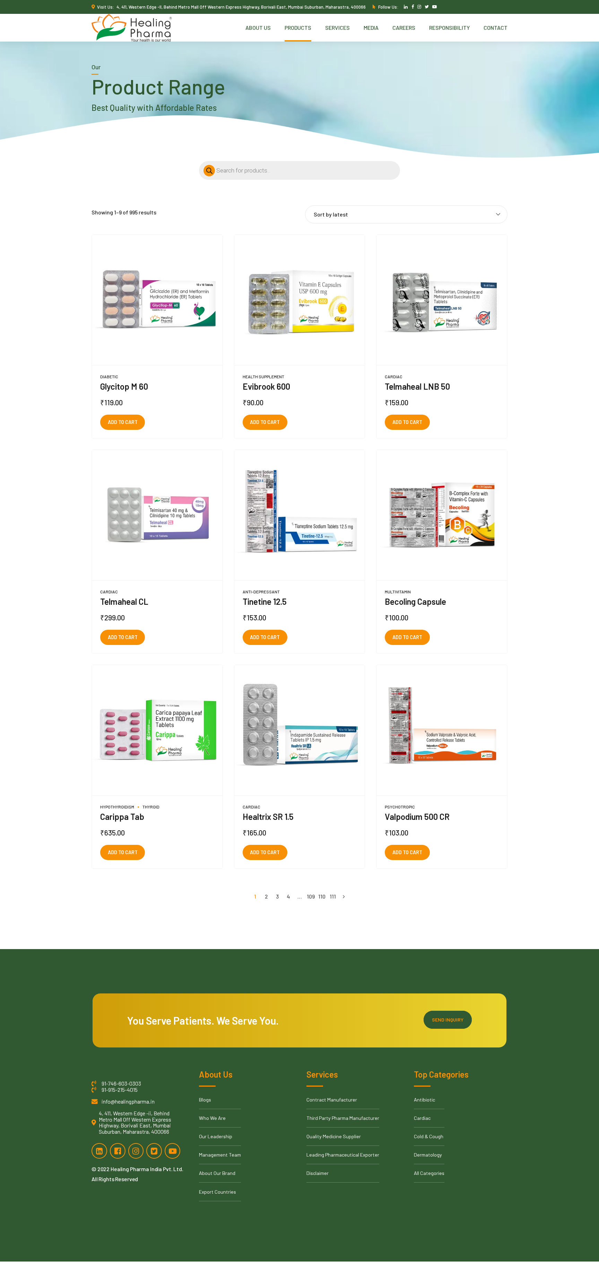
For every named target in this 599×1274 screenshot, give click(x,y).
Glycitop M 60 (124, 386)
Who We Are (212, 1118)
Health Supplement (263, 376)
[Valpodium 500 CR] (441, 730)
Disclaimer (317, 1173)
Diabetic (109, 376)
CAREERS (403, 27)
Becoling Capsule (415, 601)
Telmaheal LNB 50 (417, 386)
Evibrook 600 (266, 386)
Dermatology (428, 1155)
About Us (258, 27)
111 (333, 896)
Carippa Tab (122, 817)
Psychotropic (400, 806)
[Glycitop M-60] (157, 300)
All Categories (429, 1173)
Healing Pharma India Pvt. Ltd (146, 1169)
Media (371, 27)
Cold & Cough (428, 1136)
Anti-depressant (261, 591)
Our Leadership (215, 1136)
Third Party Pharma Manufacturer (342, 1118)
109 (311, 896)
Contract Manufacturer (331, 1100)
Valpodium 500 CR (417, 817)
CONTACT (495, 27)
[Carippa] (157, 730)
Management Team (220, 1155)
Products (298, 27)
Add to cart (123, 422)
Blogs (205, 1100)
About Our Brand (217, 1173)
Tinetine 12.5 (265, 601)
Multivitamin (398, 591)
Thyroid (150, 806)
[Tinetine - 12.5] (299, 515)
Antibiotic (424, 1100)
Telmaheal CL (124, 601)
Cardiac (393, 376)
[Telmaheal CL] (157, 515)
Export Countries (217, 1192)
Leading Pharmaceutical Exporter (342, 1155)
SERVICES (337, 27)
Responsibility (449, 27)
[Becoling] (441, 515)
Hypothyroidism (117, 806)
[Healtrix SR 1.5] (299, 730)
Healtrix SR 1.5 (268, 817)
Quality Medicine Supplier (333, 1136)
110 (321, 896)
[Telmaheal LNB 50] (441, 300)
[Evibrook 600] (299, 300)
